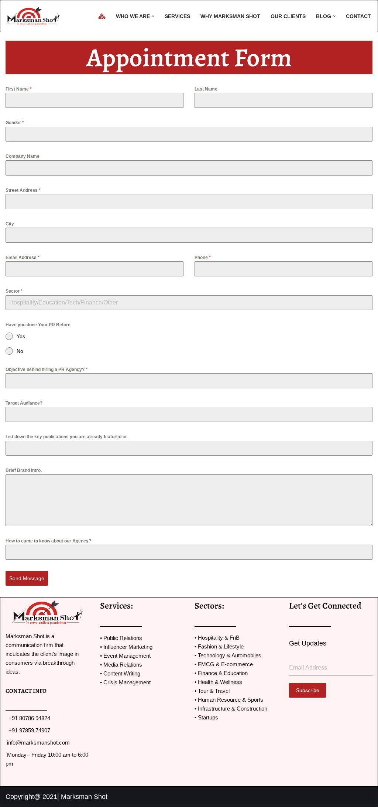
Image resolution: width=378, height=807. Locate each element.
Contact (358, 16)
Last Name (206, 89)
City (10, 224)
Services (177, 16)
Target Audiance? (24, 403)
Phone (203, 257)
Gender (15, 122)
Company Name (22, 156)
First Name (19, 89)
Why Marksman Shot (230, 16)
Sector (14, 291)
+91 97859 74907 (28, 730)
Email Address (22, 257)
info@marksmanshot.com (38, 742)
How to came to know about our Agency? (48, 541)
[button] (153, 16)
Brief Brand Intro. (24, 470)
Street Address (23, 190)
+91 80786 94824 (28, 718)
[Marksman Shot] (35, 16)
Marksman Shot (84, 796)
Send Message (26, 578)
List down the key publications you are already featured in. (66, 436)
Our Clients (288, 16)
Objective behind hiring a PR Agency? (46, 369)
